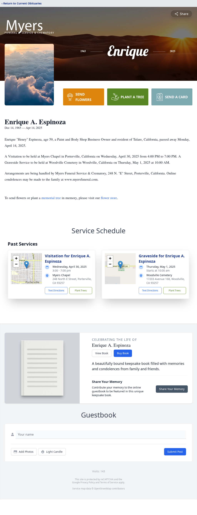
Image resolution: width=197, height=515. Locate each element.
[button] (26, 265)
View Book (101, 353)
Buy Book (123, 353)
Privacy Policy (87, 482)
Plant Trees (81, 290)
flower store (109, 197)
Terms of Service (109, 482)
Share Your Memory (171, 389)
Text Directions (56, 290)
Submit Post (175, 451)
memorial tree (51, 197)
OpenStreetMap (102, 488)
